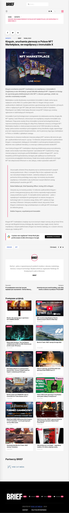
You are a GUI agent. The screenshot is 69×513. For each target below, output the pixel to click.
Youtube (59, 496)
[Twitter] (60, 247)
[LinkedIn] (63, 247)
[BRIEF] (10, 4)
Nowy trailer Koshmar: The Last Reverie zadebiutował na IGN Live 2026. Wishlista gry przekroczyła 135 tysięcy (19, 344)
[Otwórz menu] (62, 11)
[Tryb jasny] (49, 11)
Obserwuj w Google (53, 236)
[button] (6, 11)
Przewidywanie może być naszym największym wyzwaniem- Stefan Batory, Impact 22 (18, 288)
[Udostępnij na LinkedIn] (18, 33)
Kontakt (25, 510)
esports (17, 17)
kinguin (9, 247)
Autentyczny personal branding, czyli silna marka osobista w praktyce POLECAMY (50, 288)
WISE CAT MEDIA (36, 506)
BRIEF (19, 38)
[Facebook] (58, 247)
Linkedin (35, 496)
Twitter (47, 496)
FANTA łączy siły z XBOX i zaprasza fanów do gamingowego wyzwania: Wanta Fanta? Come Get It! (49, 421)
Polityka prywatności (39, 510)
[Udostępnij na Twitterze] (13, 33)
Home (10, 17)
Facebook (21, 496)
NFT (16, 247)
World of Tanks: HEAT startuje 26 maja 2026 (49, 342)
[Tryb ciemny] (55, 11)
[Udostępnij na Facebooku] (7, 33)
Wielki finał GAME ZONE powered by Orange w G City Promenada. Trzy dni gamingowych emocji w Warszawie (19, 421)
